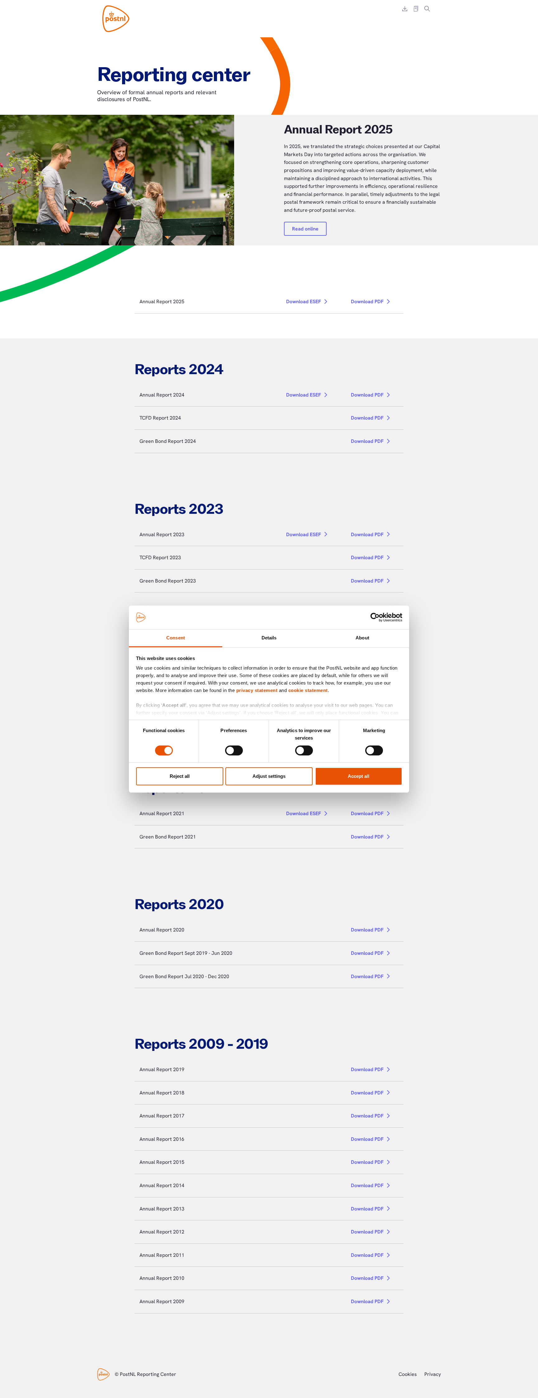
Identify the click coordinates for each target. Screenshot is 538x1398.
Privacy (432, 1374)
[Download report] (404, 8)
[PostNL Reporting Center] (116, 18)
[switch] (234, 750)
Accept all (358, 776)
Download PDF (367, 301)
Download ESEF (303, 301)
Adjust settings (269, 776)
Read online (305, 228)
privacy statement (257, 690)
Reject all (180, 776)
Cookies (408, 1374)
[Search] (427, 8)
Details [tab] (269, 637)
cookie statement (308, 690)
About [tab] (362, 637)
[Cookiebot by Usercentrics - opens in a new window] (375, 617)
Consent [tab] (175, 637)
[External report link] (416, 8)
